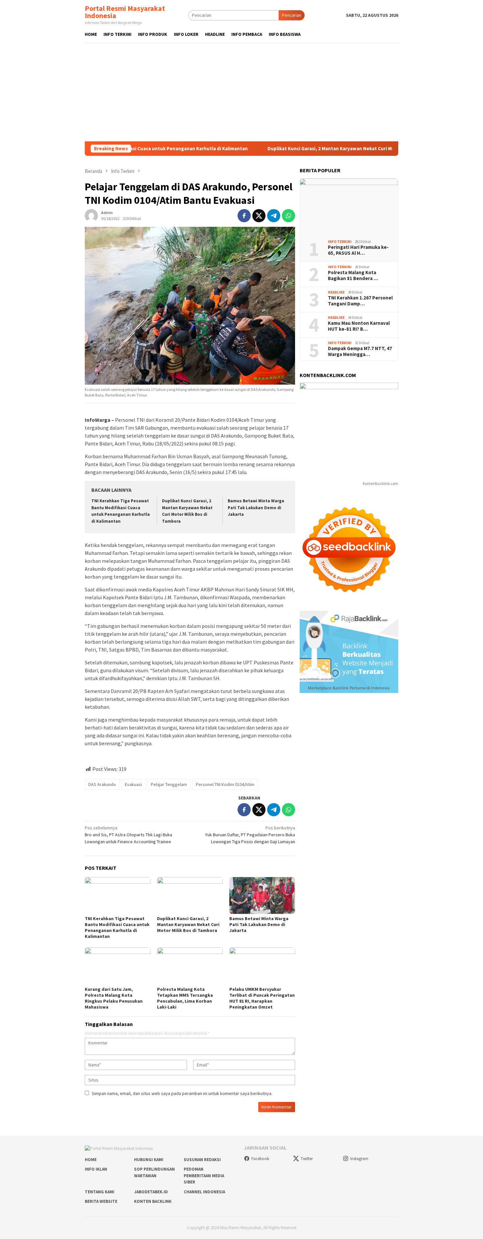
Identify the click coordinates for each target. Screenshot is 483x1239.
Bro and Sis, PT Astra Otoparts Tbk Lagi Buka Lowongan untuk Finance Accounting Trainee (128, 835)
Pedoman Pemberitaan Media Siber (204, 1175)
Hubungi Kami (148, 1159)
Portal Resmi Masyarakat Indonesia (125, 12)
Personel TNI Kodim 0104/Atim (225, 784)
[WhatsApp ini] (288, 215)
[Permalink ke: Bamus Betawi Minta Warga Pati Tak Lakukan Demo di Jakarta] (262, 895)
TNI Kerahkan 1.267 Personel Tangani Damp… (360, 301)
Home (91, 1159)
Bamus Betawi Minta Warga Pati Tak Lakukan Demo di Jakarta (256, 507)
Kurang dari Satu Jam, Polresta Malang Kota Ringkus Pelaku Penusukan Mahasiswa (114, 998)
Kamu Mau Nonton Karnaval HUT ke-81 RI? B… (359, 326)
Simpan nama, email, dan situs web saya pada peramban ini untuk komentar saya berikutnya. (182, 1093)
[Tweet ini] (258, 215)
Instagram (359, 1158)
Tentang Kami (99, 1192)
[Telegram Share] (273, 215)
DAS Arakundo (102, 784)
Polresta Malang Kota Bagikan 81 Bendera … (353, 275)
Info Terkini (340, 241)
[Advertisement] (241, 92)
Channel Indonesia (204, 1192)
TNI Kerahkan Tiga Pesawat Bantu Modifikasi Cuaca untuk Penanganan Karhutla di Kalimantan (117, 927)
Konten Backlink (153, 1201)
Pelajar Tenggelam (169, 784)
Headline (336, 292)
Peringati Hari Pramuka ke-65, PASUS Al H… (358, 250)
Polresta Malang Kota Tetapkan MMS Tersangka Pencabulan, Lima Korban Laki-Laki (185, 998)
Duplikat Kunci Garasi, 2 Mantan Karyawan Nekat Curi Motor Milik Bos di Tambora (319, 149)
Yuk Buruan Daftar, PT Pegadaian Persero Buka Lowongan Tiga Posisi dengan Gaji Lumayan (250, 835)
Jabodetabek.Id (151, 1192)
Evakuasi (133, 784)
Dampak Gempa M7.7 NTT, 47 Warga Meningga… (360, 351)
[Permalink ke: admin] (91, 215)
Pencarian (291, 15)
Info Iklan (96, 1169)
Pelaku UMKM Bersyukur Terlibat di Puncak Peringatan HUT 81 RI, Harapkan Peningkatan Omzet (262, 998)
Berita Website (101, 1201)
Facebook (260, 1158)
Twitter (307, 1158)
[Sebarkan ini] (244, 215)
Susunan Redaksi (202, 1159)
